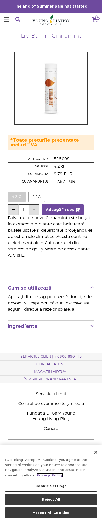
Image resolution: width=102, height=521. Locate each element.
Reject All (51, 499)
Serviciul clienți (51, 394)
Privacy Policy (49, 475)
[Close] (95, 452)
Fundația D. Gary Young (51, 413)
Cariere (51, 428)
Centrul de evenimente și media (51, 403)
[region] (51, 483)
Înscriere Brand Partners (51, 379)
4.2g (36, 197)
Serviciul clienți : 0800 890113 (51, 357)
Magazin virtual (51, 372)
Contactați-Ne (51, 364)
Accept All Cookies (51, 513)
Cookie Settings (51, 486)
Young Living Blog (51, 419)
